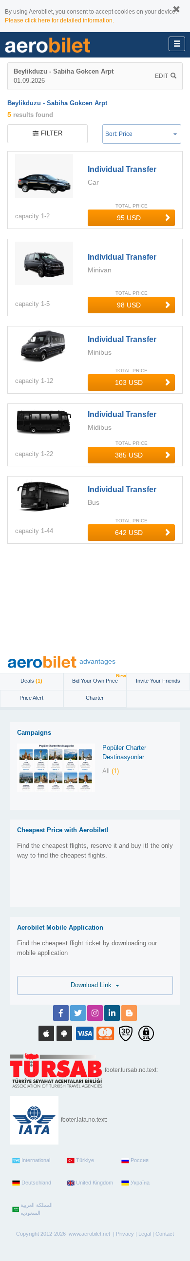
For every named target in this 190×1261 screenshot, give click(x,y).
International (35, 1160)
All (110, 771)
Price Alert (31, 698)
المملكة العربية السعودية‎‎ (36, 1209)
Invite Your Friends (158, 681)
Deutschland (36, 1182)
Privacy (125, 1234)
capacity (27, 216)
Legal (144, 1234)
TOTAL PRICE (131, 206)
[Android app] (64, 1033)
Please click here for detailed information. (59, 20)
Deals (31, 681)
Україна (140, 1182)
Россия (140, 1160)
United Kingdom (94, 1182)
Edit (161, 76)
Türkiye (85, 1160)
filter (51, 133)
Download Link (93, 985)
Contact (164, 1234)
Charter (95, 698)
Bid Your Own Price (99, 678)
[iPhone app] (46, 1033)
